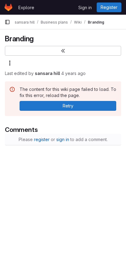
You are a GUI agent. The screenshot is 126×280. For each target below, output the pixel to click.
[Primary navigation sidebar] (7, 22)
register (42, 139)
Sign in (85, 7)
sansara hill (47, 73)
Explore (26, 7)
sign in (62, 139)
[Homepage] (8, 7)
